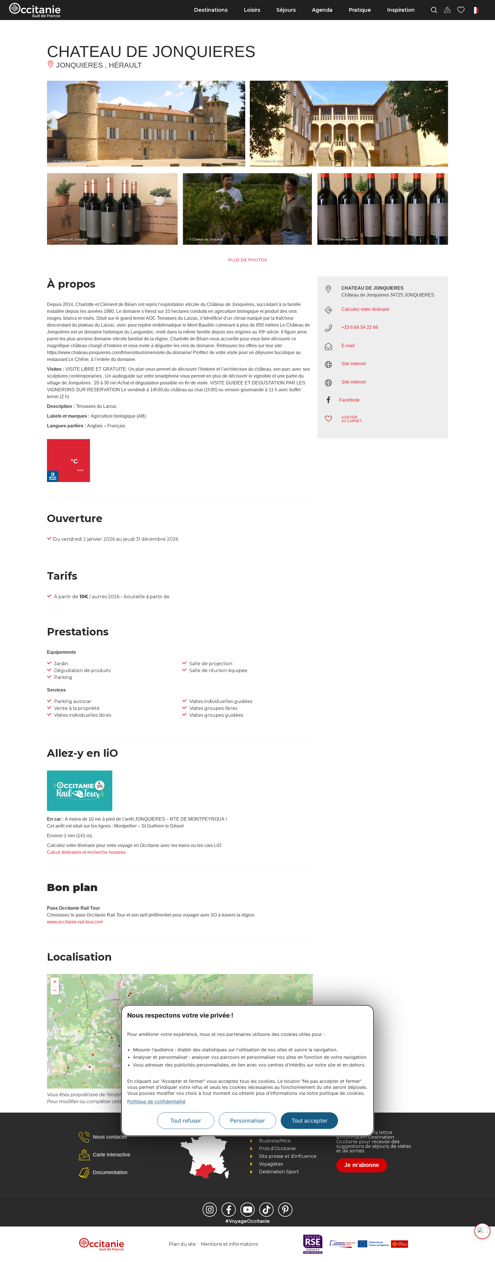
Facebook (349, 400)
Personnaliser (247, 1120)
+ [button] (55, 981)
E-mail (348, 345)
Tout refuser (185, 1120)
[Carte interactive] (447, 10)
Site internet (353, 363)
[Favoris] (461, 10)
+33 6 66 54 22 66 (359, 327)
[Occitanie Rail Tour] (79, 809)
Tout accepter (309, 1120)
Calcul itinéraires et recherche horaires (86, 852)
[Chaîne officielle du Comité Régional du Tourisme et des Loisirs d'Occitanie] (247, 1209)
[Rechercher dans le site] (434, 10)
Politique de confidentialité (156, 1101)
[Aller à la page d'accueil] (34, 10)
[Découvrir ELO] (482, 1231)
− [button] (55, 990)
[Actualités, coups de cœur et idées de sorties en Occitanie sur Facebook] (228, 1209)
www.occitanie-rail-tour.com (75, 921)
